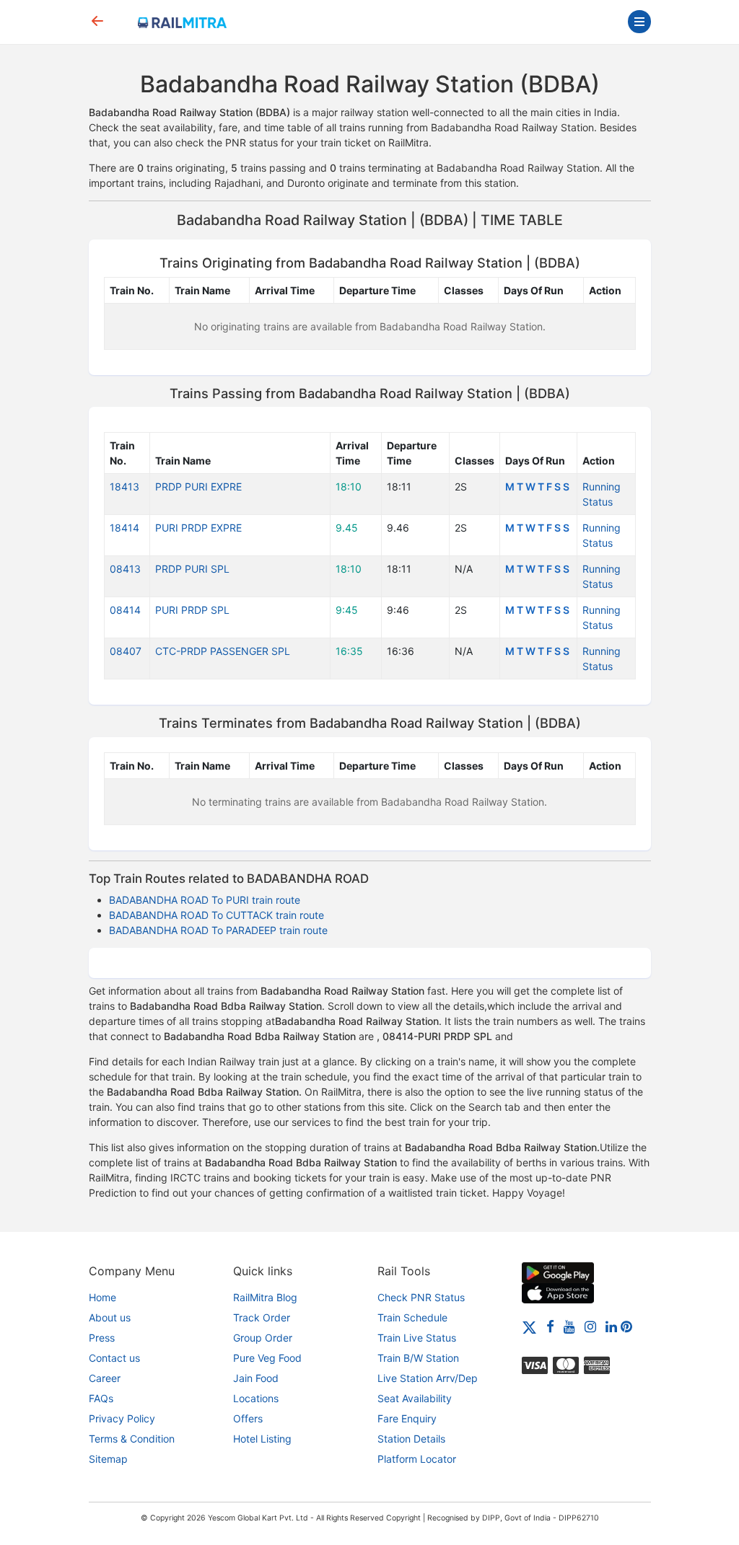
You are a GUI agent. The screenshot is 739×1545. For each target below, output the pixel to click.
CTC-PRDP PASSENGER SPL (222, 651)
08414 (125, 610)
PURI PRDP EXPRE (198, 527)
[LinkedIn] (611, 1326)
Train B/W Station (418, 1358)
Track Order (261, 1317)
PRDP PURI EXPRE (198, 486)
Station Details (411, 1438)
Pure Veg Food (267, 1358)
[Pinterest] (626, 1326)
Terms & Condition (132, 1438)
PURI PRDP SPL (192, 610)
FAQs (101, 1398)
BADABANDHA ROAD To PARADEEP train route (218, 930)
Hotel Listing (262, 1438)
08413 (125, 569)
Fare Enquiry (407, 1418)
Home (102, 1297)
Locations (256, 1398)
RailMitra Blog (265, 1297)
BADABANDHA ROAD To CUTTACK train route (216, 915)
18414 (124, 527)
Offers (248, 1418)
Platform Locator (416, 1459)
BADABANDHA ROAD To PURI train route (204, 900)
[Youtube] (569, 1326)
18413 (124, 486)
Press (102, 1337)
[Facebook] (550, 1326)
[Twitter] (529, 1326)
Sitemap (108, 1459)
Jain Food (256, 1378)
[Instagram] (590, 1326)
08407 (125, 651)
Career (105, 1378)
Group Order (262, 1337)
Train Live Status (416, 1337)
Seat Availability (414, 1398)
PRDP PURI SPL (192, 569)
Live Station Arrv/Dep (427, 1378)
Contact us (114, 1358)
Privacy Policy (122, 1418)
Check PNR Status (421, 1297)
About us (110, 1317)
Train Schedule (412, 1317)
